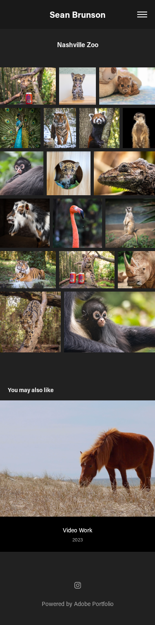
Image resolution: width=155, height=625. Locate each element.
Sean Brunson (77, 14)
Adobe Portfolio (94, 604)
